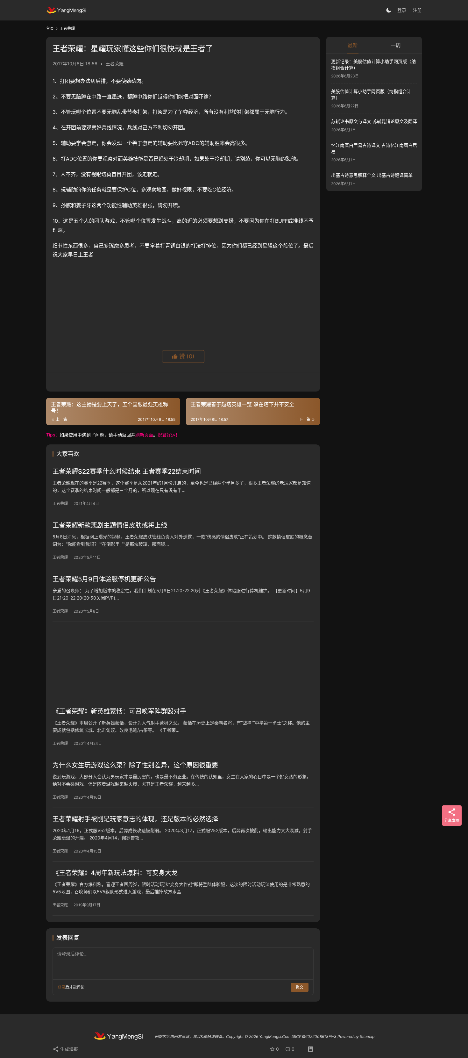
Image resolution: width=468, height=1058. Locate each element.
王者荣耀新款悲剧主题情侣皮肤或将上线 (110, 525)
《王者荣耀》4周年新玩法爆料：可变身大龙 (115, 873)
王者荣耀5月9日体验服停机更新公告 (104, 579)
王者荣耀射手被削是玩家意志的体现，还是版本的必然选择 (135, 819)
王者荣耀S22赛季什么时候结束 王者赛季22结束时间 (127, 471)
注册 (417, 10)
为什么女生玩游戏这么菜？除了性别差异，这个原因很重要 (135, 765)
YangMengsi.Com (274, 1036)
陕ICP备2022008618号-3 (314, 1036)
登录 (401, 10)
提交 (299, 987)
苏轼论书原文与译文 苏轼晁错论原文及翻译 (374, 121)
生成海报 (68, 1049)
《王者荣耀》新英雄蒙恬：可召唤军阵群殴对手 (119, 711)
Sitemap (367, 1036)
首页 (50, 28)
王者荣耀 (115, 63)
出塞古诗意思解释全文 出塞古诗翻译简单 (372, 175)
